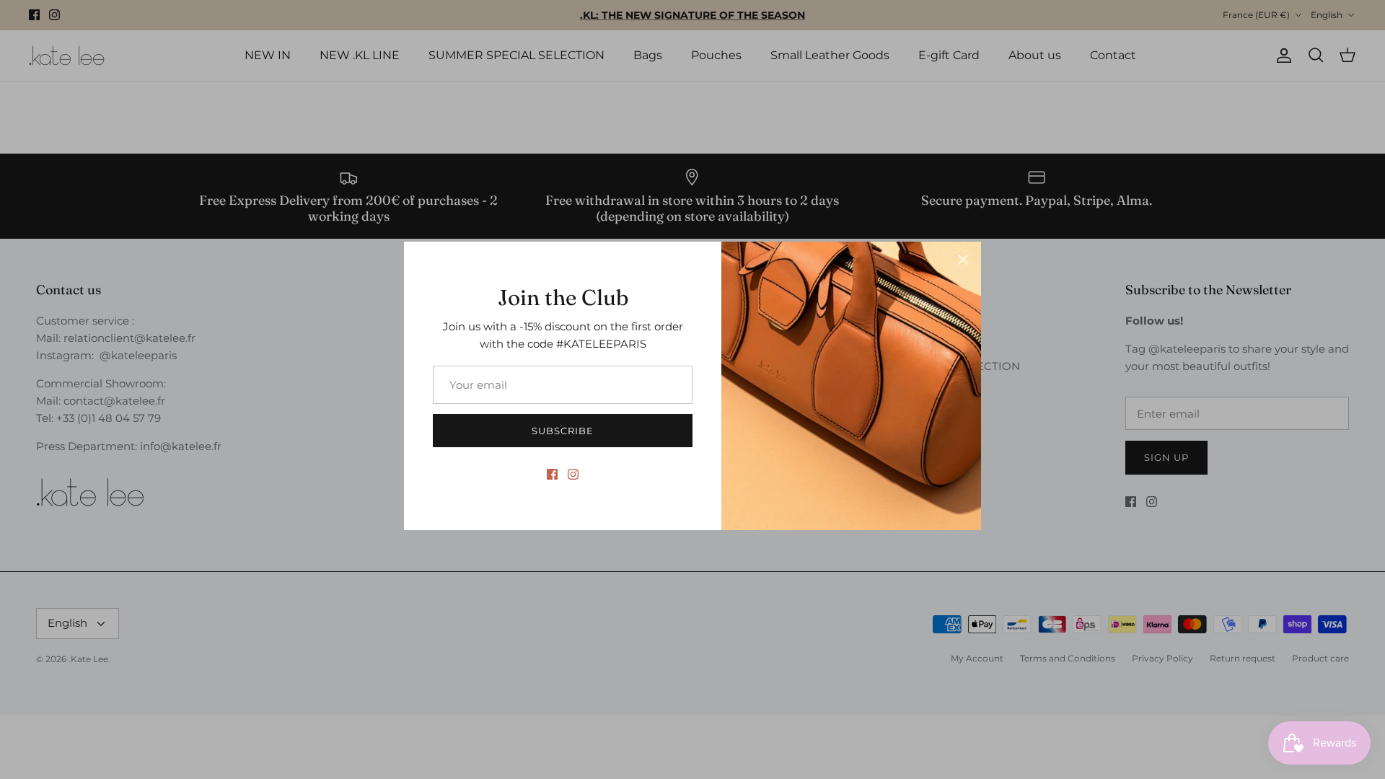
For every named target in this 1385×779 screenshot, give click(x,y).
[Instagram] (573, 474)
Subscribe (563, 430)
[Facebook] (552, 474)
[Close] (963, 260)
